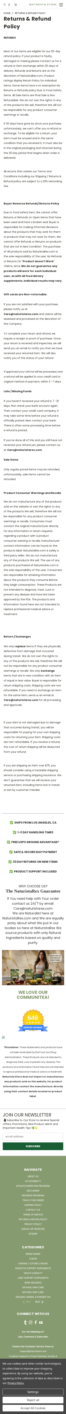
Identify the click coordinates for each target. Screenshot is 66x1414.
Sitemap (33, 1233)
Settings (33, 1392)
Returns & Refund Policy (33, 1219)
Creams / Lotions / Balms (33, 1263)
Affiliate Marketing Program (33, 1185)
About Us (33, 1176)
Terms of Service (33, 1214)
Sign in (25, 1228)
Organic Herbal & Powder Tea (33, 1297)
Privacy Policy (33, 1224)
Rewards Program (33, 1195)
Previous (6, 1410)
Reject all (33, 1400)
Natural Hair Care (33, 1287)
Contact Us (33, 1209)
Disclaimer (33, 1190)
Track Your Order (33, 1200)
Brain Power (33, 1253)
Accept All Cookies (33, 1408)
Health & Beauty (33, 1273)
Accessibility (33, 1181)
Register (39, 1228)
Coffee (33, 1258)
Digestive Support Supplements (33, 1268)
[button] (33, 967)
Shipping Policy (33, 1205)
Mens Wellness (33, 1282)
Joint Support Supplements (33, 1277)
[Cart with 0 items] (15, 5)
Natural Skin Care (33, 1292)
